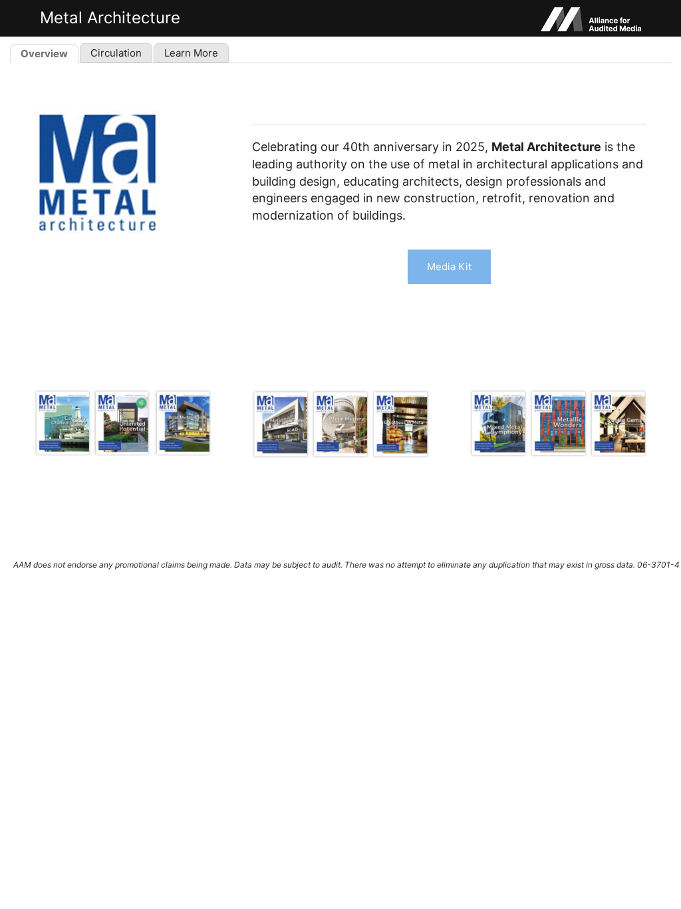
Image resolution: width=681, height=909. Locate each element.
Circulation (116, 53)
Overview (44, 53)
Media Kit (449, 266)
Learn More (191, 53)
